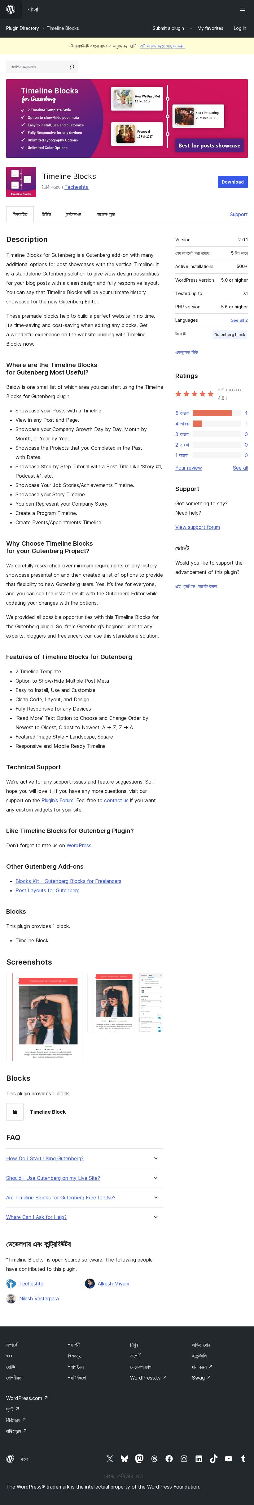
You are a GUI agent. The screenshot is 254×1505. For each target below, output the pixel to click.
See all (240, 468)
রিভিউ (46, 214)
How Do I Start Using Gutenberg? (45, 1159)
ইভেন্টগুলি (199, 1356)
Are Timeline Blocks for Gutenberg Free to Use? (61, 1198)
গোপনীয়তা (14, 1378)
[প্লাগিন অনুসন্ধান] (72, 67)
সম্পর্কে (11, 1345)
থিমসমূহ (74, 1356)
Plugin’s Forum (57, 800)
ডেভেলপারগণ (140, 1367)
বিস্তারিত (20, 214)
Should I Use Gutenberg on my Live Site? (53, 1178)
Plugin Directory (22, 28)
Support (239, 214)
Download (233, 181)
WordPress (79, 845)
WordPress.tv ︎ (148, 1378)
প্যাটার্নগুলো (77, 1378)
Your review (188, 468)
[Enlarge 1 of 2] (74, 981)
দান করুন (202, 1367)
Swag (201, 1378)
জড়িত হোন (201, 1345)
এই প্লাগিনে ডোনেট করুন (196, 586)
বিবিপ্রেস (16, 1420)
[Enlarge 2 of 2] (155, 981)
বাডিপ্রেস (16, 1431)
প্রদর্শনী (74, 1345)
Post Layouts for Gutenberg (47, 890)
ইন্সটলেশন (73, 214)
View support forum (197, 527)
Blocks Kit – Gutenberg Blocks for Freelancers (68, 881)
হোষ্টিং (10, 1367)
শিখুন (134, 1345)
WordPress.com (27, 1398)
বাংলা (24, 1459)
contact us (116, 800)
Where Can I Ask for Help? (36, 1217)
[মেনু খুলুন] (244, 9)
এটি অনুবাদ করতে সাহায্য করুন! (163, 45)
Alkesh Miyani (113, 1283)
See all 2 (239, 320)
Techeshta (76, 187)
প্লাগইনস (76, 1367)
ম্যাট (13, 1409)
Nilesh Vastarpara (39, 1298)
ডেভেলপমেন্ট (105, 214)
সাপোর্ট (135, 1356)
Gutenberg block (229, 334)
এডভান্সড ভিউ (186, 352)
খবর (9, 1356)
